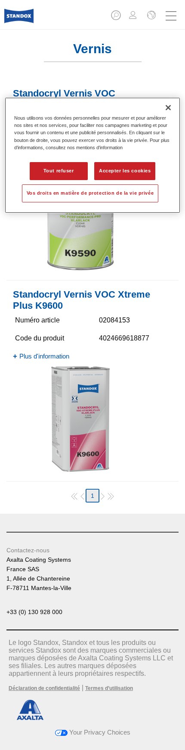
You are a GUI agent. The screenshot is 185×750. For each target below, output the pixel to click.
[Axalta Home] (19, 19)
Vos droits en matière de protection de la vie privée (90, 193)
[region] (93, 155)
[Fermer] (168, 107)
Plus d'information (44, 356)
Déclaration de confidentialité (44, 688)
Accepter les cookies (125, 170)
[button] (116, 17)
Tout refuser (58, 170)
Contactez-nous (27, 550)
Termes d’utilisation (109, 688)
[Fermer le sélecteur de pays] (150, 16)
